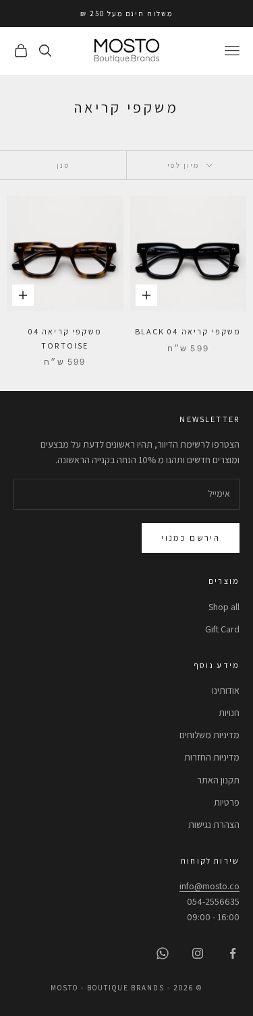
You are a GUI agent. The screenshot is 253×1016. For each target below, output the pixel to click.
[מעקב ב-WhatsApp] (162, 953)
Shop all (224, 607)
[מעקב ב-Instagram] (197, 953)
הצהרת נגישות (214, 824)
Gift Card (222, 629)
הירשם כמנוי (190, 537)
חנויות (229, 713)
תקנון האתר (218, 780)
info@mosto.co (209, 886)
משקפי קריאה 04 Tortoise (65, 338)
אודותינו (226, 690)
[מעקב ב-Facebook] (233, 953)
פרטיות (227, 802)
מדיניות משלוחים (209, 735)
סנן (63, 165)
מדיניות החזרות (212, 757)
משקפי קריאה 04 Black (188, 331)
